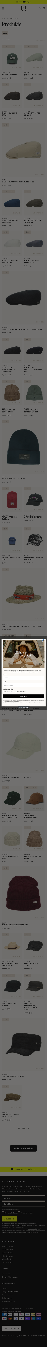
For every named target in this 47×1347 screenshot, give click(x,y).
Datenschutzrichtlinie (21, 702)
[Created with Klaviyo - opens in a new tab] (23, 707)
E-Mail (4, 682)
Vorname (5, 675)
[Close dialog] (43, 640)
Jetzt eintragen (23, 696)
